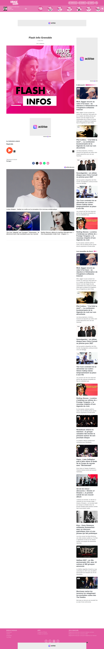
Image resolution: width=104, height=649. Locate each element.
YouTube (8, 637)
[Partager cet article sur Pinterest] (40, 164)
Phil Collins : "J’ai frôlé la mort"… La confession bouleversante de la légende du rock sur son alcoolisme (86, 144)
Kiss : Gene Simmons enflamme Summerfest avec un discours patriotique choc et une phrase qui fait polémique (86, 529)
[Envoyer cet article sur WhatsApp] (44, 164)
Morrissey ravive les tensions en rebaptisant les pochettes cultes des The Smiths (86, 594)
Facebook (9, 632)
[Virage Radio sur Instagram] (58, 641)
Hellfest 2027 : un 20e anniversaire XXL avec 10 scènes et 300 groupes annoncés (86, 563)
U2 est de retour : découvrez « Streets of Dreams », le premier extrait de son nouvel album (85, 493)
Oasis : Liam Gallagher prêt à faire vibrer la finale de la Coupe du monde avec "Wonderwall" (86, 462)
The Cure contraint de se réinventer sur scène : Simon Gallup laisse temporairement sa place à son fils (86, 204)
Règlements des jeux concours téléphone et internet (83, 635)
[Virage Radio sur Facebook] (46, 641)
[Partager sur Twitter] (36, 164)
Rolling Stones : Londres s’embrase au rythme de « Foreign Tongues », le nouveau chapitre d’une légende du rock (86, 236)
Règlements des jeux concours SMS (78, 634)
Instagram (9, 635)
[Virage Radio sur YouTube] (53, 641)
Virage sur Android (42, 634)
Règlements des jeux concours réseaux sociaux (81, 632)
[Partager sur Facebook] (33, 164)
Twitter (8, 634)
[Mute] (26, 9)
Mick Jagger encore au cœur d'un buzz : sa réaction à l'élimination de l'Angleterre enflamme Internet (86, 106)
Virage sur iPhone (42, 632)
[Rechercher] (96, 2)
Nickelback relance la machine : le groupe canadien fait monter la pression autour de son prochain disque (85, 434)
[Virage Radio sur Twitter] (50, 641)
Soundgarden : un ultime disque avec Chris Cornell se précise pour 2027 (86, 175)
